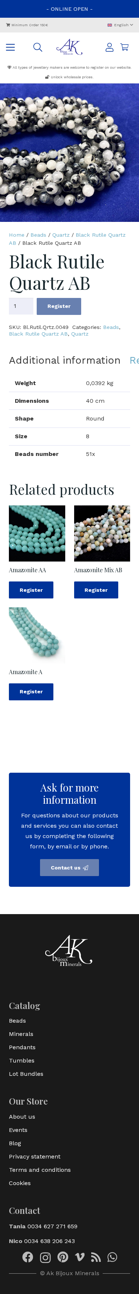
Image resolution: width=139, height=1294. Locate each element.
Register (58, 306)
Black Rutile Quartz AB (38, 334)
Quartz (61, 235)
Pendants (22, 1047)
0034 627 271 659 (52, 1226)
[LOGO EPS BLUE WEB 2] (69, 47)
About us (22, 1116)
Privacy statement (34, 1156)
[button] (120, 25)
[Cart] (124, 47)
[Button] (109, 47)
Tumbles (21, 1060)
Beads (38, 235)
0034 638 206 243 (49, 1241)
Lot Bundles (26, 1073)
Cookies (20, 1183)
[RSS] (96, 1257)
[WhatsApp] (112, 1257)
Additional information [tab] (64, 360)
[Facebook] (27, 1257)
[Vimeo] (80, 1257)
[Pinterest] (62, 1257)
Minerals (21, 1033)
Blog (15, 1143)
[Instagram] (45, 1258)
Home (16, 235)
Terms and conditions (40, 1169)
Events (18, 1129)
